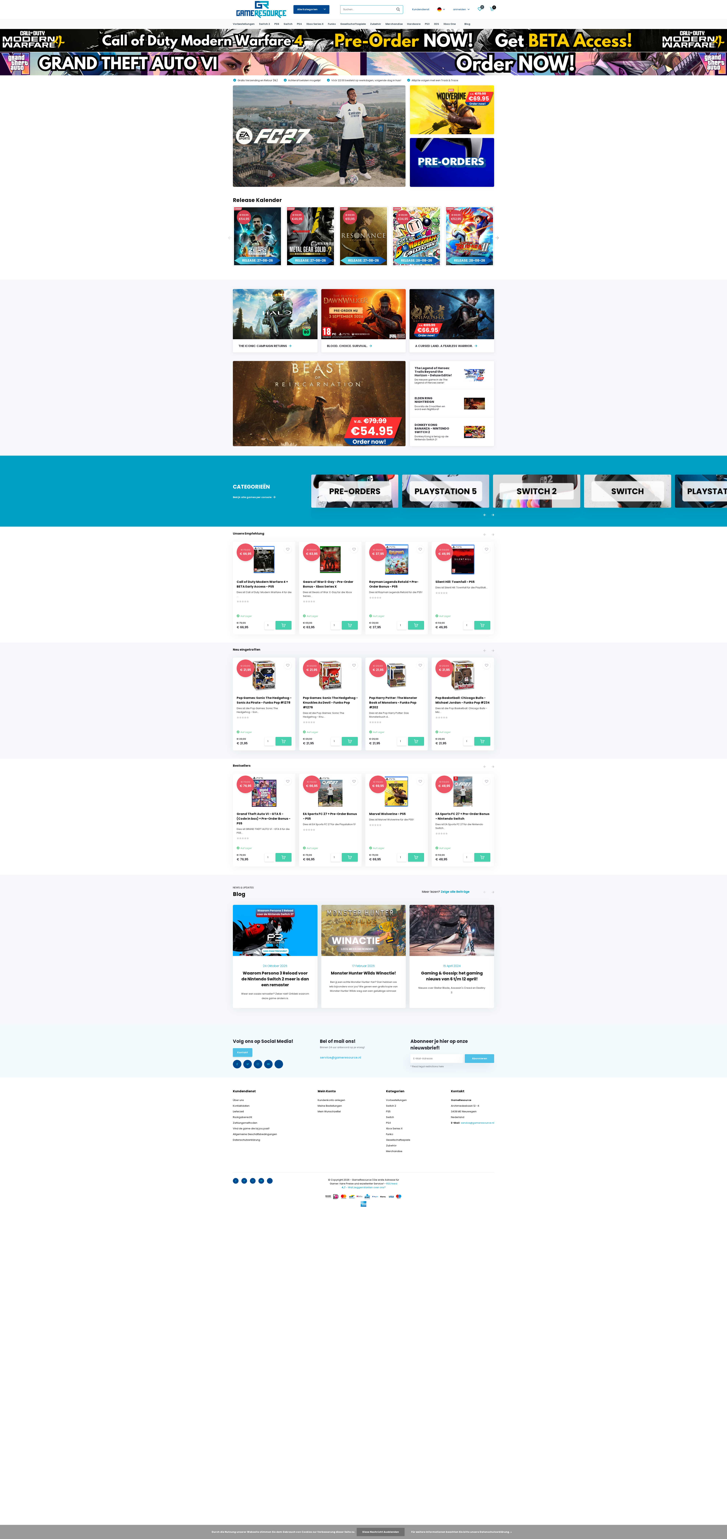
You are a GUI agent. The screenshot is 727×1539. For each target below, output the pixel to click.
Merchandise (394, 24)
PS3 (427, 24)
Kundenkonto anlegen (331, 1100)
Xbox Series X (315, 24)
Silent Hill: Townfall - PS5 (455, 582)
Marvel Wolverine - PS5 (387, 814)
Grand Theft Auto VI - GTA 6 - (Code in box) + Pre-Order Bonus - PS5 (263, 819)
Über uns (238, 1100)
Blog (467, 24)
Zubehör (375, 24)
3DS (436, 24)
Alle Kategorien (307, 9)
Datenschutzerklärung (246, 1140)
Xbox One (449, 24)
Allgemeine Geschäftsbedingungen (255, 1134)
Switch (288, 24)
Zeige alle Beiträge (455, 892)
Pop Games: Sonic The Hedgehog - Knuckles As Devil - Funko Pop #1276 (330, 702)
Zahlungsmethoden (245, 1123)
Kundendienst (420, 9)
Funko (332, 24)
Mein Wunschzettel (329, 1111)
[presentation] (230, 238)
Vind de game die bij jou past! (251, 1128)
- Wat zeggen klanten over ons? (364, 1187)
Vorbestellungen (244, 24)
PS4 (299, 24)
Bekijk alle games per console (252, 497)
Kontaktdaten (241, 1106)
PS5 (276, 24)
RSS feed (391, 1183)
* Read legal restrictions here (427, 1066)
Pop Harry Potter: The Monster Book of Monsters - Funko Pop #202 (393, 702)
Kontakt (242, 1052)
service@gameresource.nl (340, 1057)
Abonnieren (479, 1058)
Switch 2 (264, 24)
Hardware (413, 24)
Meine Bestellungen (330, 1106)
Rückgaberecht (242, 1117)
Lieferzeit (238, 1111)
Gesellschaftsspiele (353, 24)
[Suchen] (398, 9)
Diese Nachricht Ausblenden (380, 1532)
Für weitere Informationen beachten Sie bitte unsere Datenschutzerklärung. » (461, 1532)
